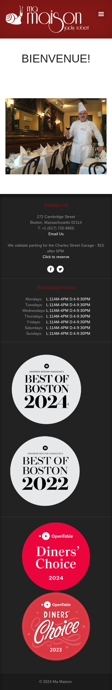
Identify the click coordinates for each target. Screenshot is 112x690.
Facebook (50, 269)
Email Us (56, 234)
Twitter (60, 269)
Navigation (101, 14)
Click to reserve (56, 257)
